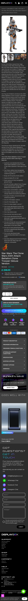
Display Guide (4, 571)
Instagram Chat (13, 489)
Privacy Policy (4, 542)
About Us (4, 561)
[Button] (18, 3)
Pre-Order (14, 298)
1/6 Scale (21, 8)
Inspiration (4, 572)
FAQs (3, 548)
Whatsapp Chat (13, 480)
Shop (4, 552)
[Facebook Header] (2, 586)
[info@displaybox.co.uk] (5, 475)
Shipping (4, 544)
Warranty (4, 547)
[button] (15, 3)
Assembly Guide (5, 568)
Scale (16, 8)
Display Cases (4, 554)
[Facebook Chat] (5, 484)
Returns (3, 545)
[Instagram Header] (4, 586)
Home (3, 8)
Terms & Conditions (6, 541)
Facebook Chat (13, 485)
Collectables (10, 8)
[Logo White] (6, 3)
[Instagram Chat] (5, 489)
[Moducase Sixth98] (14, 417)
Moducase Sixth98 (8, 439)
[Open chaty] (23, 592)
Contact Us (4, 562)
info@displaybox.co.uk (15, 476)
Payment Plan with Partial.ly (14, 311)
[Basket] (22, 3)
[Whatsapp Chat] (5, 480)
